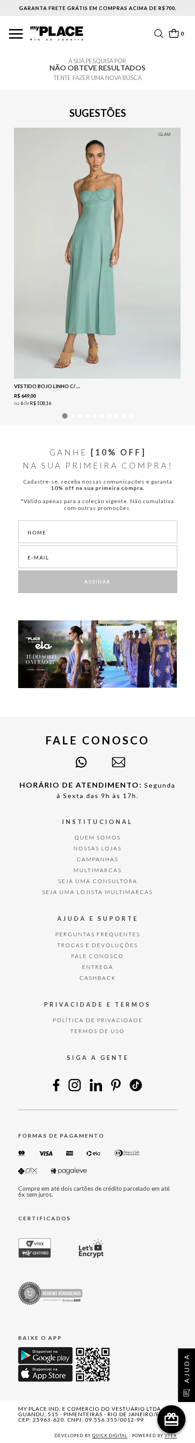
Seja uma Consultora (97, 881)
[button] (16, 34)
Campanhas (97, 859)
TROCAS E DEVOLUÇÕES (97, 945)
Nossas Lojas (97, 848)
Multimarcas (97, 870)
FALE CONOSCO (97, 956)
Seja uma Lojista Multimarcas (97, 892)
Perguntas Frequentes (97, 934)
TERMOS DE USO (97, 1031)
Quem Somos (97, 837)
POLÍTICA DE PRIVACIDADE (98, 1020)
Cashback (97, 977)
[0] (173, 33)
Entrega (97, 967)
